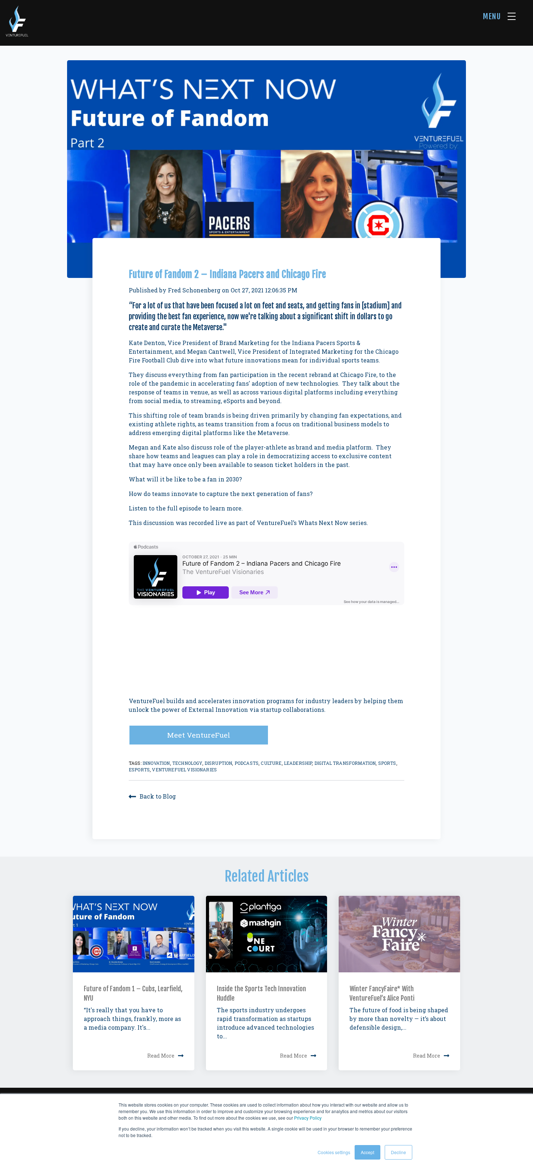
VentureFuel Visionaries (184, 769)
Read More (160, 1055)
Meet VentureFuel (198, 734)
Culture (271, 763)
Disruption (218, 763)
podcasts (247, 763)
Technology (187, 763)
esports (139, 769)
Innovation (156, 763)
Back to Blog (158, 796)
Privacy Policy (308, 1118)
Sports (387, 763)
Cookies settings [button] (334, 1152)
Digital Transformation (345, 763)
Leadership (298, 763)
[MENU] (511, 16)
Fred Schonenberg (194, 290)
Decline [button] (398, 1152)
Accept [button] (367, 1152)
